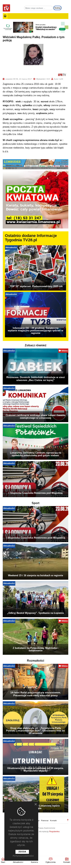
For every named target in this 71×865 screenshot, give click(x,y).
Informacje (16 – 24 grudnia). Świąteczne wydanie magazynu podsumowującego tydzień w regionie (35, 330)
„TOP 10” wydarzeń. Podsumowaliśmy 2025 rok (36, 286)
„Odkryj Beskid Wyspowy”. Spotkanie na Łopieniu (35, 613)
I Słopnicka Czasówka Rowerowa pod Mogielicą (35, 493)
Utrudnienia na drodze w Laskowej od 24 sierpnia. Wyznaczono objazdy (35, 769)
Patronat (44, 821)
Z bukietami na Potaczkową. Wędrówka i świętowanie (35, 649)
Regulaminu (54, 831)
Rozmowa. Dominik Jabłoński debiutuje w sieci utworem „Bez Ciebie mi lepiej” (35, 379)
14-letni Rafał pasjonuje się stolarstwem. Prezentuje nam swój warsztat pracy (35, 694)
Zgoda (22, 851)
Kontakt (53, 821)
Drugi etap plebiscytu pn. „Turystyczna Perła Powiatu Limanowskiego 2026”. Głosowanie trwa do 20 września (35, 731)
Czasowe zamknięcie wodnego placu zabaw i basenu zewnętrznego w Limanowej (35, 416)
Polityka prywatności (23, 856)
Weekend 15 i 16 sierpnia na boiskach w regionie (35, 575)
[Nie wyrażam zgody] (35, 804)
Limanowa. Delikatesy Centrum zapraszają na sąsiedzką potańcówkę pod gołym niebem (35, 454)
